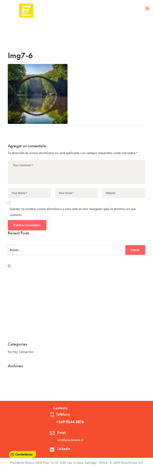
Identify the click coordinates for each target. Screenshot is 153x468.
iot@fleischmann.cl (70, 440)
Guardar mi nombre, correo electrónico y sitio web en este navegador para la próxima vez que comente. (73, 212)
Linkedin (63, 448)
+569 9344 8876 (70, 421)
